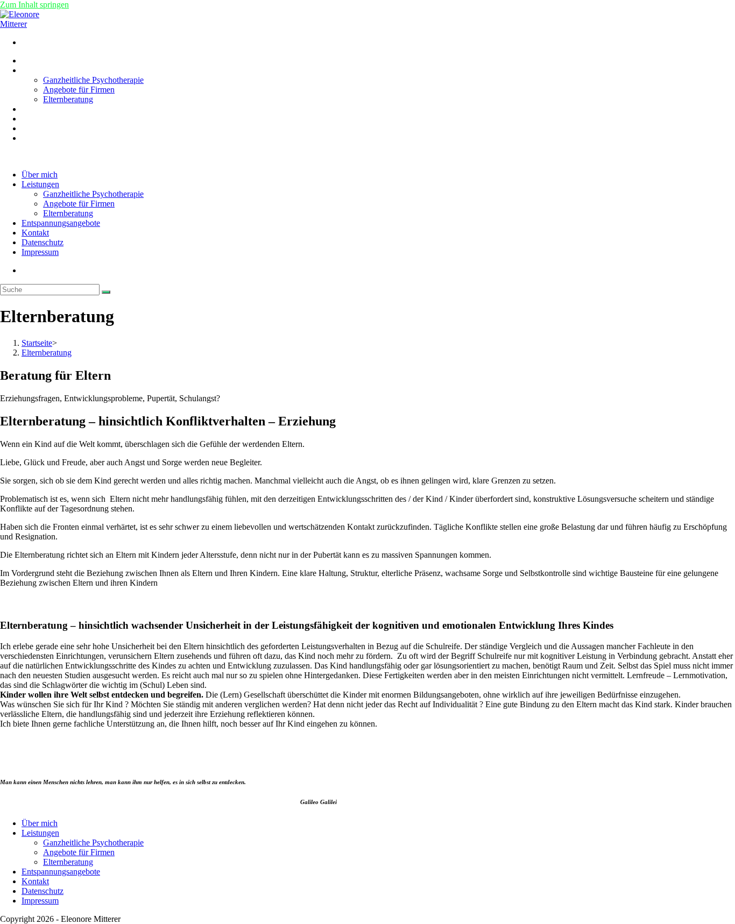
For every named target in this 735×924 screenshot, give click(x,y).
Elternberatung (68, 213)
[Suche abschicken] (106, 292)
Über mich (40, 174)
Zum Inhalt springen (34, 4)
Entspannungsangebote (61, 223)
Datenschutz (42, 242)
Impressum (40, 252)
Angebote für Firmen (79, 203)
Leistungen (40, 184)
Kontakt (35, 232)
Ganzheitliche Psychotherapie (93, 193)
